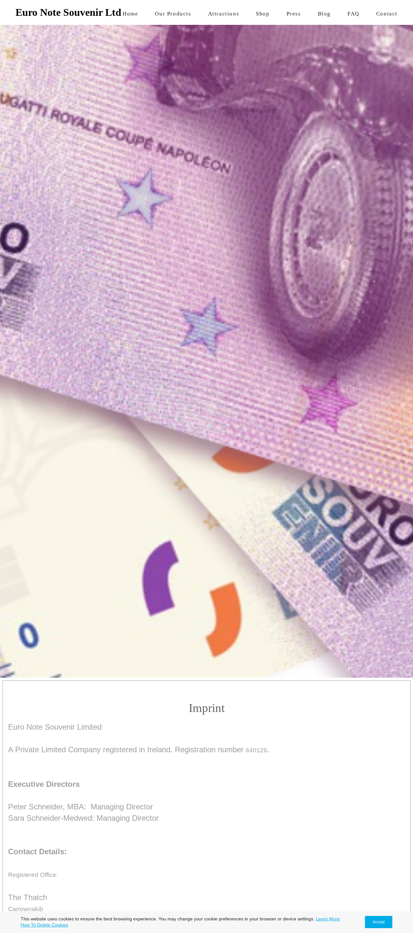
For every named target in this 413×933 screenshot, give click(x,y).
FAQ (353, 14)
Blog (324, 14)
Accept (379, 922)
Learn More (328, 918)
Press (294, 14)
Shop (262, 14)
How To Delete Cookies (44, 925)
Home (130, 14)
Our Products (173, 14)
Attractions (223, 14)
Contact (387, 14)
